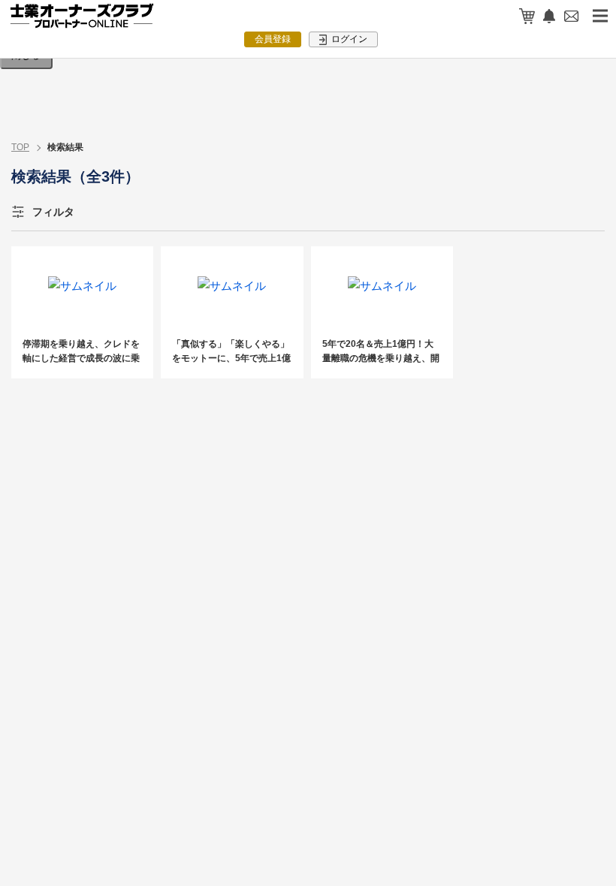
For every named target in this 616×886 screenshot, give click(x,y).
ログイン (348, 39)
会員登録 (273, 39)
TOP (20, 147)
